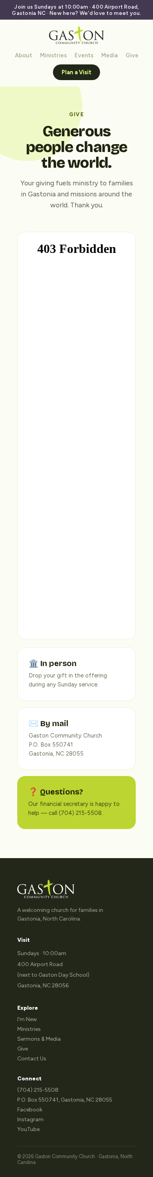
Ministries (53, 55)
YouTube (28, 1129)
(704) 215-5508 (37, 1090)
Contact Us (31, 1058)
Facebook (29, 1109)
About (23, 55)
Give (132, 55)
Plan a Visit (76, 72)
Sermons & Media (39, 1039)
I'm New (27, 1019)
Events (84, 55)
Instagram (30, 1119)
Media (109, 55)
